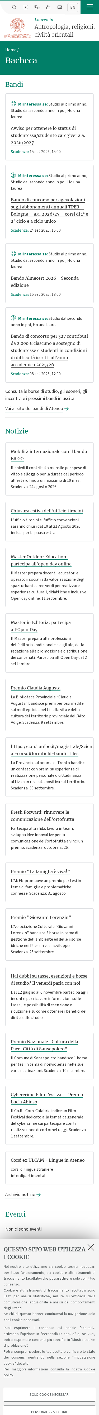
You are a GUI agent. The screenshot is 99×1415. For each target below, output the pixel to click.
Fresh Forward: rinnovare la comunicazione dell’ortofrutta (42, 815)
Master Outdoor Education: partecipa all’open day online (41, 560)
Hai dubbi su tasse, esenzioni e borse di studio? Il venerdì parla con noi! (49, 979)
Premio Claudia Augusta (35, 687)
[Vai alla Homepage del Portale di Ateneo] (17, 28)
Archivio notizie (19, 1194)
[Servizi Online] (37, 7)
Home (10, 50)
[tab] (73, 7)
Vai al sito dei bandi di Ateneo (34, 408)
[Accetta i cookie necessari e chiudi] (91, 1247)
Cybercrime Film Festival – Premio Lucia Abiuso (47, 1098)
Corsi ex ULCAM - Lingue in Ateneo (48, 1160)
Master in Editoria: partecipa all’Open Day (41, 626)
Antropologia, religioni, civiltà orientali (65, 27)
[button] (90, 7)
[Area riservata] (48, 7)
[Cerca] (14, 7)
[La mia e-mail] (59, 7)
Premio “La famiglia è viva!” (40, 871)
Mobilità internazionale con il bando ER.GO (49, 455)
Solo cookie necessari (49, 1394)
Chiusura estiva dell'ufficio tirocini (47, 510)
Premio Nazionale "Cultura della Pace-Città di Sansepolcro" (44, 1045)
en (73, 7)
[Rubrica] (25, 7)
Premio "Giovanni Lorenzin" (41, 917)
